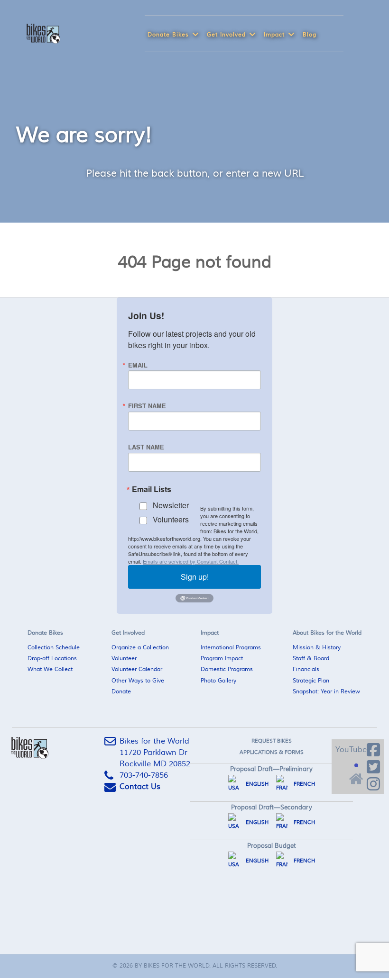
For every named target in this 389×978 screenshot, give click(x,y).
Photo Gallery (218, 680)
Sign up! (195, 576)
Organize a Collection (140, 647)
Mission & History (317, 647)
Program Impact (222, 658)
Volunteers (171, 519)
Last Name (146, 447)
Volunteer (124, 658)
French (303, 784)
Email (138, 365)
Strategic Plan (311, 680)
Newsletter (171, 505)
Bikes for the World (176, 965)
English (256, 784)
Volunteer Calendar (136, 669)
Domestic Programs (227, 669)
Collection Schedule (54, 647)
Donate (121, 691)
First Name (147, 406)
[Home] (355, 776)
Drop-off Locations (52, 658)
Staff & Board (311, 658)
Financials (306, 669)
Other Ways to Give (137, 680)
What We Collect (50, 669)
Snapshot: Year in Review (326, 691)
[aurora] (39, 32)
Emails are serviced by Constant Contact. (191, 561)
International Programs (231, 647)
